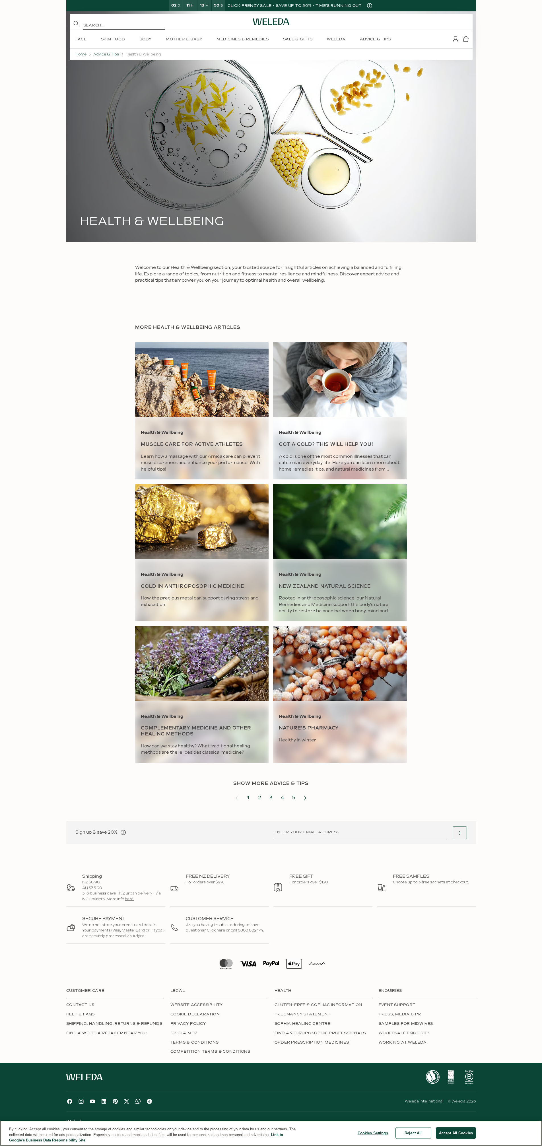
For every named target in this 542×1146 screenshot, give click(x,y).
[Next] (305, 798)
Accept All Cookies (456, 1133)
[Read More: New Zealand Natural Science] (340, 552)
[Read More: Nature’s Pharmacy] (340, 694)
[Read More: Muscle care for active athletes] (202, 410)
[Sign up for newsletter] (460, 832)
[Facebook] (69, 1101)
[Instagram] (81, 1101)
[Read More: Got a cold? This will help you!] (340, 410)
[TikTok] (149, 1101)
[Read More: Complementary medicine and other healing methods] (202, 694)
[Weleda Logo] (271, 21)
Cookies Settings (373, 1133)
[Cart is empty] (465, 39)
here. (129, 899)
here (221, 930)
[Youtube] (92, 1101)
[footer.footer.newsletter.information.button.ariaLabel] (123, 832)
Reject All (413, 1133)
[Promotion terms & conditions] (369, 5)
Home (80, 54)
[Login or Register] (455, 39)
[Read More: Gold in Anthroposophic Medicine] (202, 552)
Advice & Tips (106, 54)
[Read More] (433, 1077)
